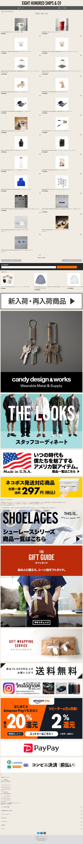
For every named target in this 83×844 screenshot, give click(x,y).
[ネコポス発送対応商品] (41, 497)
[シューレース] (41, 543)
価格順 (42, 13)
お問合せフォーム (34, 507)
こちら (5, 505)
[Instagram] (41, 696)
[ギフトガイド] (41, 626)
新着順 (46, 13)
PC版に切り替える (44, 836)
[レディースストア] (1, 774)
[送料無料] (41, 678)
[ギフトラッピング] (41, 661)
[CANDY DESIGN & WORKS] (41, 392)
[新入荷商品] (41, 308)
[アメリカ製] (41, 475)
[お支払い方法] (41, 755)
